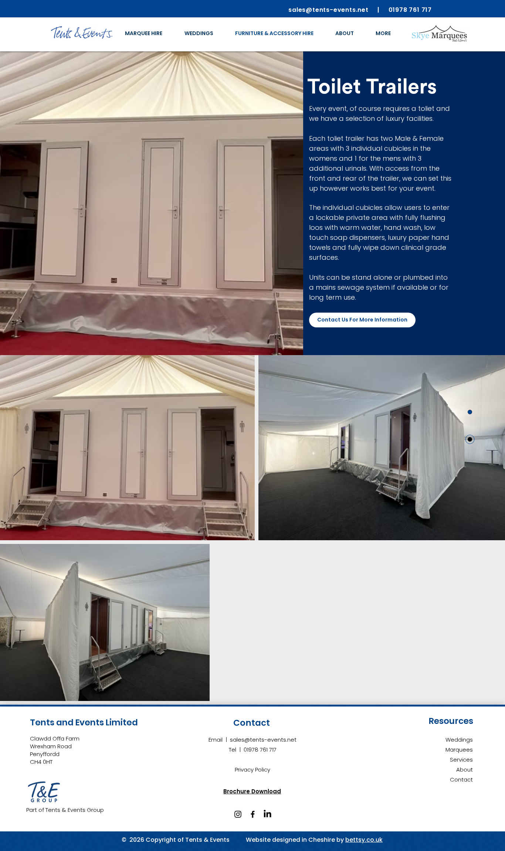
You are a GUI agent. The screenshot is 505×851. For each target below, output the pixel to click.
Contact (461, 779)
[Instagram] (238, 814)
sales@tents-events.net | (338, 10)
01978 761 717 (410, 10)
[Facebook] (252, 814)
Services (461, 759)
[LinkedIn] (267, 814)
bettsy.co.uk (364, 839)
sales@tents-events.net (263, 739)
